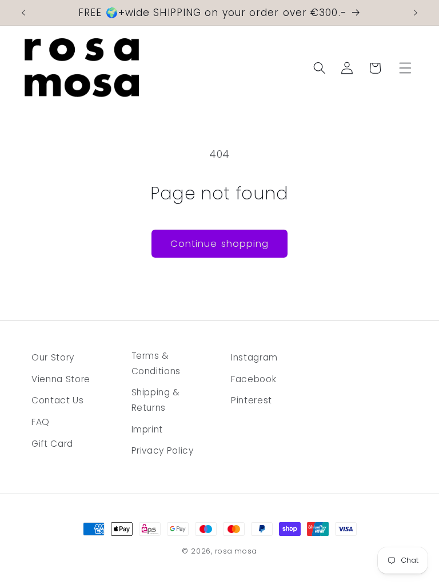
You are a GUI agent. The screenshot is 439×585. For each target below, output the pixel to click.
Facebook (253, 379)
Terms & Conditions (156, 363)
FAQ (40, 422)
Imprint (147, 429)
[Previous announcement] (23, 12)
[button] (404, 68)
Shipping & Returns (156, 400)
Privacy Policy (162, 450)
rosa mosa (236, 551)
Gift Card (52, 444)
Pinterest (251, 400)
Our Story (52, 357)
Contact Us (57, 400)
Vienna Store (60, 379)
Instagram (254, 357)
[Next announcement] (415, 12)
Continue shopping (219, 243)
